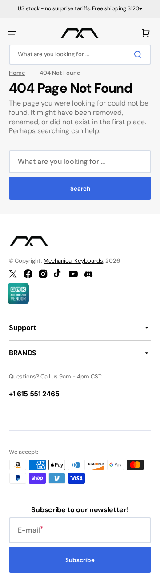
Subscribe (80, 560)
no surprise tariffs (67, 8)
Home (17, 73)
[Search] (139, 54)
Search (80, 188)
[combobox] (80, 55)
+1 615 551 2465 (34, 394)
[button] (12, 33)
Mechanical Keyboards (73, 261)
